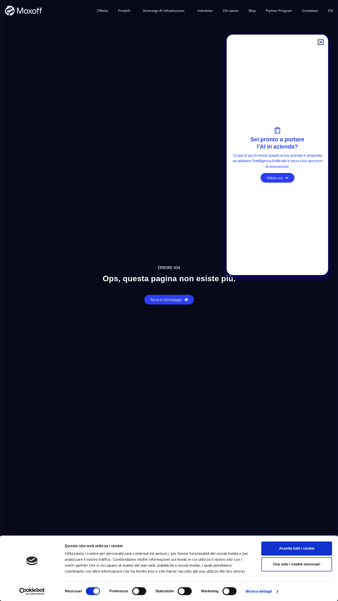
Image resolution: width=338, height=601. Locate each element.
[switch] (139, 591)
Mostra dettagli (259, 591)
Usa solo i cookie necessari (296, 564)
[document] (169, 300)
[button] (320, 42)
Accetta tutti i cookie (296, 548)
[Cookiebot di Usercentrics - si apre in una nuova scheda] (32, 591)
